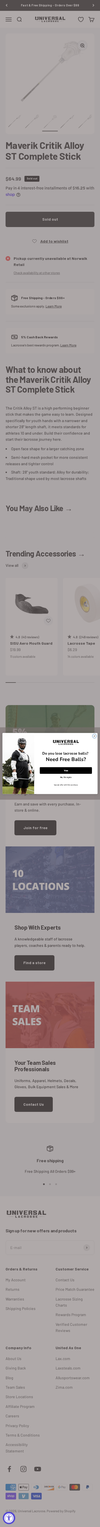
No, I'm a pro (66, 777)
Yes (66, 770)
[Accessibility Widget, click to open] (9, 1518)
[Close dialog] (94, 736)
